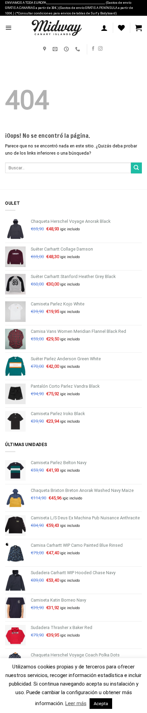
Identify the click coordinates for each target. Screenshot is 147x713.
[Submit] (136, 167)
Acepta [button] (101, 703)
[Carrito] (138, 27)
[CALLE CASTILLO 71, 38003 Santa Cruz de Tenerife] (45, 49)
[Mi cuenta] (104, 27)
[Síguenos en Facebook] (93, 48)
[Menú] (8, 27)
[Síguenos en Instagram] (100, 48)
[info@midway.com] (56, 49)
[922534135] (78, 49)
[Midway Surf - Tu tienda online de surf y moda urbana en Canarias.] (56, 28)
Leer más (75, 703)
